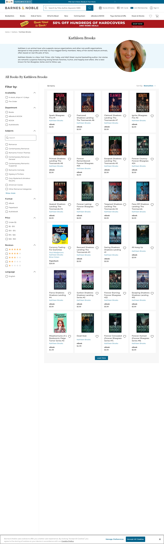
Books (22, 16)
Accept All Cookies (135, 539)
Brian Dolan (54, 257)
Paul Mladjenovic (56, 252)
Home (7, 32)
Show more (10, 193)
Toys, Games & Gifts (118, 16)
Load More (101, 358)
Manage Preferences (115, 539)
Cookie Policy (67, 541)
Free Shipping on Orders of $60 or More (82, 2)
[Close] (160, 539)
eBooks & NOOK (97, 16)
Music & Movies (138, 16)
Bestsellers (9, 16)
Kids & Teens (36, 16)
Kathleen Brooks (56, 120)
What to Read (53, 16)
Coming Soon (79, 16)
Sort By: (139, 86)
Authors (14, 32)
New (66, 16)
